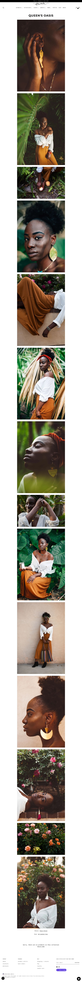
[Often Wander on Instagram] (59, 967)
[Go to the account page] (76, 7)
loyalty (39, 966)
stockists (5, 963)
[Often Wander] (41, 4)
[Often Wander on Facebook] (57, 967)
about (4, 961)
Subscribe (77, 962)
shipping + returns (43, 961)
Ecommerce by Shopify (10, 977)
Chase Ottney (43, 931)
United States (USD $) (9, 974)
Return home (41, 946)
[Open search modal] (3, 7)
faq (38, 963)
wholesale (5, 966)
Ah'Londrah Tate (43, 934)
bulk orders (21, 963)
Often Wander (13, 976)
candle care (40, 968)
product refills (23, 961)
